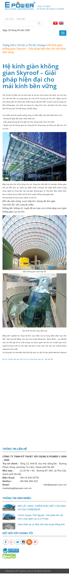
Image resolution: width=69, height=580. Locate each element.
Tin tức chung (36, 45)
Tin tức (21, 45)
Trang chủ (8, 45)
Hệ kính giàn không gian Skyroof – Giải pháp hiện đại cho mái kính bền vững (34, 49)
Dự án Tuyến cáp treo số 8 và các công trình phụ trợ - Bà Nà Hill (28, 359)
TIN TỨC (9, 19)
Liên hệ (20, 19)
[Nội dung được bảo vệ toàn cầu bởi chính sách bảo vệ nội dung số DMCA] (9, 556)
